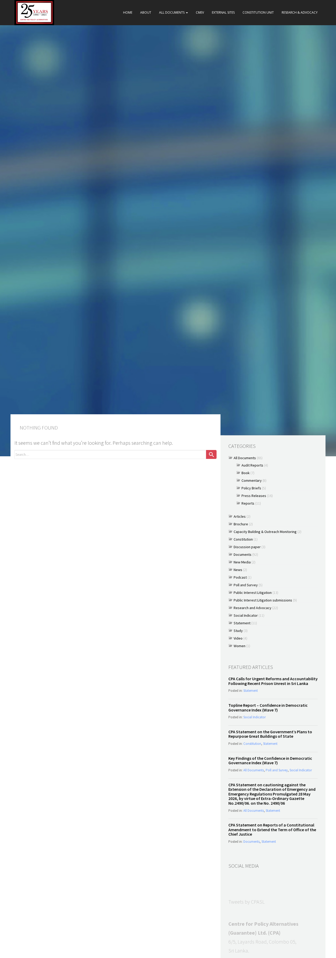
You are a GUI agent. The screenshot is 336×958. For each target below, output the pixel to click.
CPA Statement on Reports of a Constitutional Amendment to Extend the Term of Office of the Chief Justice (272, 829)
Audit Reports (252, 465)
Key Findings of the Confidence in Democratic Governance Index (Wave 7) (270, 761)
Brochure (241, 524)
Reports (248, 503)
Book (246, 472)
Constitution (243, 539)
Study (238, 630)
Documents (242, 554)
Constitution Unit (258, 12)
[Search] (211, 454)
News (238, 569)
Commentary (252, 480)
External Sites (223, 12)
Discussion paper (247, 547)
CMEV (200, 12)
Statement (242, 623)
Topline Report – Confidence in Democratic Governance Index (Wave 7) (268, 708)
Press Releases (254, 495)
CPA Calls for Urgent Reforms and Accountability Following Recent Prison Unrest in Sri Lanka (273, 681)
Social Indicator (246, 615)
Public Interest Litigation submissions (263, 600)
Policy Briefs (251, 488)
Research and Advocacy (252, 607)
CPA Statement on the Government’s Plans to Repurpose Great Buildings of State (270, 734)
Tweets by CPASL (246, 901)
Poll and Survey (246, 585)
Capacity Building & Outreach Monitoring (265, 531)
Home (127, 12)
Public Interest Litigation (253, 592)
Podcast (240, 577)
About (145, 12)
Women (239, 645)
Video (238, 638)
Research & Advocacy (300, 12)
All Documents (172, 12)
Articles (240, 516)
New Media (242, 562)
